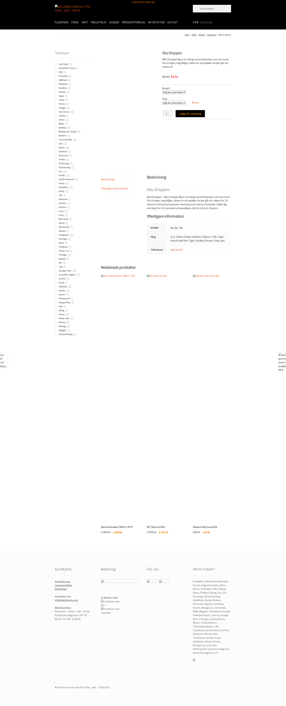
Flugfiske (62, 22)
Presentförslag (133, 22)
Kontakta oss (62, 581)
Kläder (114, 22)
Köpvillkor (61, 588)
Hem (187, 34)
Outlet (172, 22)
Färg (164, 98)
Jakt (84, 22)
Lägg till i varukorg (190, 113)
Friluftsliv (98, 22)
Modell (166, 88)
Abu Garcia (176, 249)
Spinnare (211, 34)
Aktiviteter (156, 22)
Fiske (75, 22)
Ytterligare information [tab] (114, 188)
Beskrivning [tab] (107, 179)
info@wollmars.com (66, 600)
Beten (202, 34)
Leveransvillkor (63, 585)
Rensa (195, 102)
